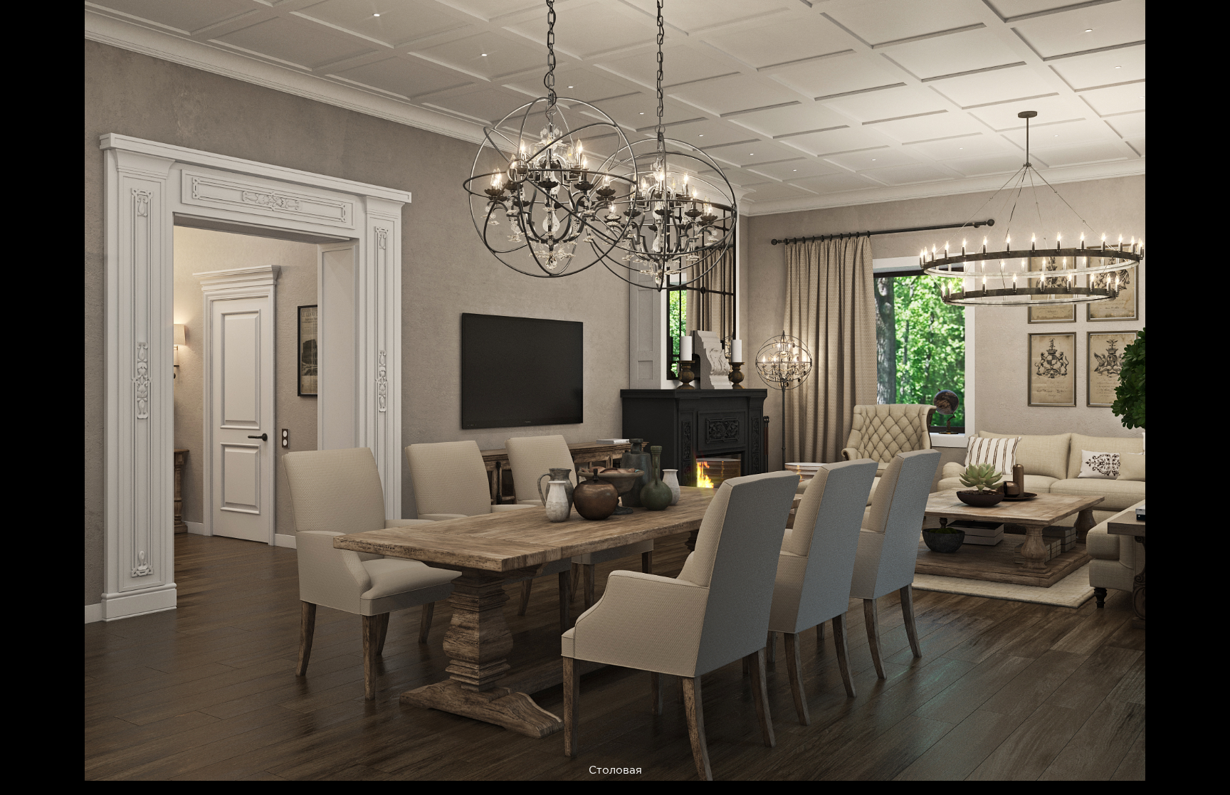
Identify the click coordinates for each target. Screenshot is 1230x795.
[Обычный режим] (28, 28)
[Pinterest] (1019, 761)
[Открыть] (1222, 78)
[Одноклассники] (1089, 761)
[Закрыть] (1209, 21)
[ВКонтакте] (1054, 761)
